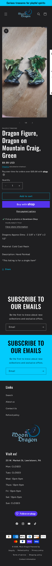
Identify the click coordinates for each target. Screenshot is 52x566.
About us (10, 402)
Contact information (27, 559)
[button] (6, 14)
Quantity (6, 180)
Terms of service (19, 555)
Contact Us (11, 408)
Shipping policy (35, 555)
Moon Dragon (24, 547)
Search (9, 395)
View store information (16, 227)
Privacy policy (37, 550)
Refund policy (12, 415)
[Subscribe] (43, 327)
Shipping (5, 167)
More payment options (26, 211)
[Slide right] (32, 123)
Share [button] (8, 269)
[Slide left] (19, 123)
